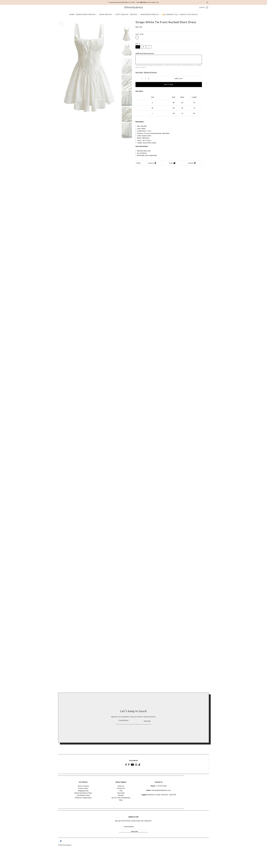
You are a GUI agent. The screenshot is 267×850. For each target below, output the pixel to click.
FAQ (121, 791)
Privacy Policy (83, 788)
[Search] (207, 2)
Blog (120, 800)
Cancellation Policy (83, 795)
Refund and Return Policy (83, 793)
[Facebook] (126, 764)
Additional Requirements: (144, 53)
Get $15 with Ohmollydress (121, 798)
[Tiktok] (139, 764)
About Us (121, 786)
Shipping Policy (83, 791)
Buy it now (168, 84)
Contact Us (121, 788)
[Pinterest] (129, 764)
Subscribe (147, 721)
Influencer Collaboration (83, 798)
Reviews (121, 795)
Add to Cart (179, 78)
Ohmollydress (133, 7)
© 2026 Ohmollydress (64, 845)
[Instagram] (136, 764)
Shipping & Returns (150, 72)
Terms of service (83, 786)
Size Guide (139, 72)
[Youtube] (132, 764)
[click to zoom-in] (61, 23)
